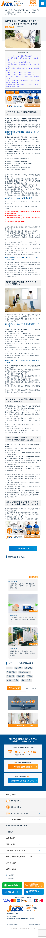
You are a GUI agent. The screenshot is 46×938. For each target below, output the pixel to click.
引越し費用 (18, 668)
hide (26, 52)
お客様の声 (10, 838)
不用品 (29, 676)
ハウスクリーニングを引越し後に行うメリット (23, 74)
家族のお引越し (16, 807)
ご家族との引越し (12, 680)
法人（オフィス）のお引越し (20, 813)
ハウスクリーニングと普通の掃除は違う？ (19, 56)
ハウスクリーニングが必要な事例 (19, 62)
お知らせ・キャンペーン (15, 850)
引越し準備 (10, 676)
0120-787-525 (25, 751)
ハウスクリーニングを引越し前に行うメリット (23, 72)
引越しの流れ (11, 844)
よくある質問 (11, 863)
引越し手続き (11, 672)
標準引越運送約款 (34, 924)
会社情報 (11, 875)
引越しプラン (11, 795)
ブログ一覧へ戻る (25, 548)
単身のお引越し (16, 801)
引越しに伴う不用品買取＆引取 (16, 825)
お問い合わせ (11, 869)
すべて (9, 668)
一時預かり (10, 832)
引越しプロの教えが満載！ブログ (19, 856)
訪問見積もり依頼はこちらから (23, 781)
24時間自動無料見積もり (23, 767)
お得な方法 (28, 668)
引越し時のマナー (24, 672)
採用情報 (11, 878)
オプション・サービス (14, 819)
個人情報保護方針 (12, 924)
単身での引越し (26, 680)
